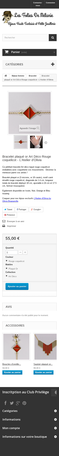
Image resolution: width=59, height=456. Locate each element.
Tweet (9, 209)
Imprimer (11, 226)
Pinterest (10, 215)
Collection (11, 272)
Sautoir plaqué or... (43, 364)
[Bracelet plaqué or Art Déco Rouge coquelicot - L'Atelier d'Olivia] (21, 142)
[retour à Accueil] (6, 76)
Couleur (10, 257)
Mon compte (11, 428)
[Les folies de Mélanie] (29, 18)
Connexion (50, 3)
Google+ (37, 209)
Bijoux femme (18, 76)
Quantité (10, 248)
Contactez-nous (37, 4)
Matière (9, 264)
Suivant (45, 142)
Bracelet (33, 76)
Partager (22, 209)
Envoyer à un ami (15, 221)
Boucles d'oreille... (11, 364)
